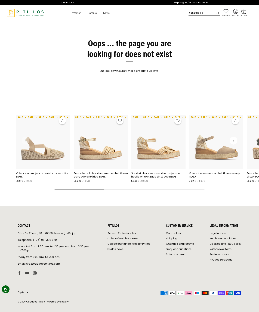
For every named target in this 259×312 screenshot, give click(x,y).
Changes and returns (180, 244)
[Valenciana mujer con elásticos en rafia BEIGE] (43, 142)
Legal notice (218, 233)
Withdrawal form (221, 249)
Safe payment (175, 254)
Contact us (67, 2)
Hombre (92, 12)
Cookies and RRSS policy (225, 244)
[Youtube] (27, 273)
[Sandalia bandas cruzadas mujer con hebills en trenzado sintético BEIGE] (158, 142)
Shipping (171, 238)
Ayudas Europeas (221, 259)
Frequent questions (179, 249)
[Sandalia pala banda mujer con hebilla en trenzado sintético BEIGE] (101, 142)
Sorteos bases (219, 254)
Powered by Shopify (57, 301)
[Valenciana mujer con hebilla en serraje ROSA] (216, 142)
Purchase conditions (223, 238)
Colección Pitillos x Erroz (122, 238)
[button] (244, 11)
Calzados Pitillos (35, 301)
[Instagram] (35, 273)
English (21, 292)
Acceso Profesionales (121, 233)
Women (76, 12)
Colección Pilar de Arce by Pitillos (128, 244)
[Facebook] (19, 273)
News (106, 12)
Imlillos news (115, 249)
